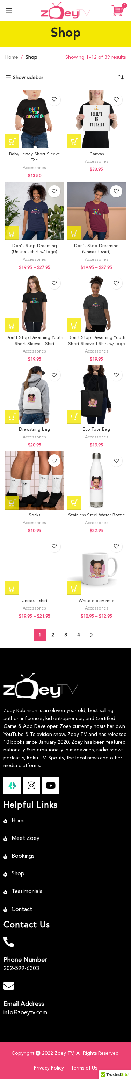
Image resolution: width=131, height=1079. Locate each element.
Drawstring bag (34, 429)
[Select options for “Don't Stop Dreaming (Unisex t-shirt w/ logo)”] (12, 233)
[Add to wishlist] (54, 99)
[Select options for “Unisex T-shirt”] (12, 588)
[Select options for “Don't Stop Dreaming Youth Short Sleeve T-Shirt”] (12, 325)
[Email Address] (8, 986)
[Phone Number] (8, 942)
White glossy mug (97, 601)
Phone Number (25, 960)
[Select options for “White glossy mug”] (74, 588)
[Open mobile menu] (9, 11)
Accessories (34, 168)
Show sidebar (28, 77)
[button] (74, 141)
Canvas (96, 154)
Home (11, 57)
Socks (34, 515)
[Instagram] (31, 785)
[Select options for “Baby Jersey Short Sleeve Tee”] (12, 141)
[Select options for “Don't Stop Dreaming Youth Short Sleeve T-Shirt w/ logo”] (74, 325)
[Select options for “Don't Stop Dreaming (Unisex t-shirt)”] (74, 233)
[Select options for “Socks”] (12, 503)
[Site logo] (65, 10)
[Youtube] (50, 785)
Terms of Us (84, 1068)
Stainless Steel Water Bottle (96, 515)
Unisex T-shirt (35, 601)
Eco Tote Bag (96, 429)
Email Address (23, 1004)
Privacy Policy (49, 1068)
